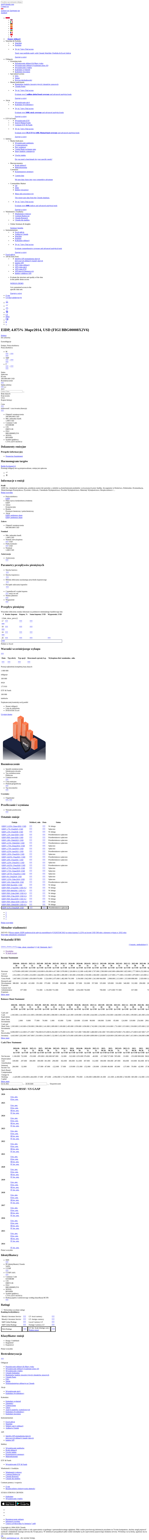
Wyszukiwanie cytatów (23, 68)
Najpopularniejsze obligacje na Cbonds (20, 1383)
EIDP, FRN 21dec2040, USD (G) (14, 893)
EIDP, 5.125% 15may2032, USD (14, 826)
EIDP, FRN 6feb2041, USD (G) (13, 891)
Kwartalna (9, 951)
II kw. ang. (14, 1099)
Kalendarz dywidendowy (24, 105)
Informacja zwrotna (13, 1521)
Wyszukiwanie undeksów (24, 143)
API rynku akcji (21, 267)
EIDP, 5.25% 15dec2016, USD (13, 879)
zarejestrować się (12, 1538)
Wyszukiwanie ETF (22, 121)
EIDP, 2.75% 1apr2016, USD (13, 849)
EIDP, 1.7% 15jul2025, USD (12, 829)
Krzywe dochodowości (23, 80)
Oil (16, 186)
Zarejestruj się (15, 11)
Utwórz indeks (11, 1452)
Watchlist (18, 43)
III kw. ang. (14, 1111)
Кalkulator (9, 1497)
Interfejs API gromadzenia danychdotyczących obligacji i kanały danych (29, 260)
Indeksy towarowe (22, 190)
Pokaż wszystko (7, 493)
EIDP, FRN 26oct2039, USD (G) (14, 899)
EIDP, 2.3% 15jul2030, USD (12, 832)
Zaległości (9, 1403)
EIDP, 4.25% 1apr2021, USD (13, 851)
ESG (17, 76)
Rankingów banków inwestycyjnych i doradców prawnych (36, 84)
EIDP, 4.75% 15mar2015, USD (13, 868)
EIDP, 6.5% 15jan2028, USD (13, 908)
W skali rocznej (11, 953)
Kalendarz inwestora (22, 72)
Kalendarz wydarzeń (22, 70)
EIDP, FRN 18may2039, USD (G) (14, 902)
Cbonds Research (21, 218)
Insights (20, 228)
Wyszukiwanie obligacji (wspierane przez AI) (31, 65)
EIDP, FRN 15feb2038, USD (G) (14, 904)
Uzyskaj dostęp (6, 714)
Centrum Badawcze (22, 216)
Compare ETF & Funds (23, 125)
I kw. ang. (14, 1097)
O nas (8, 295)
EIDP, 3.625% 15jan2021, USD (13, 857)
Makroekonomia (21, 167)
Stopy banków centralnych (25, 151)
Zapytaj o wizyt (16, 293)
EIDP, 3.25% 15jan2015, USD (13, 863)
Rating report (34, 1330)
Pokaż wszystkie (7, 923)
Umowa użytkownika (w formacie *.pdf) (21, 1524)
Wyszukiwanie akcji (22, 102)
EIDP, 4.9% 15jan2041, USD (12, 860)
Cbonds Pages (20, 86)
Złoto (17, 188)
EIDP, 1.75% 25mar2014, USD (13, 846)
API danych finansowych (24, 271)
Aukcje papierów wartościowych (18, 1410)
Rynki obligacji (20, 165)
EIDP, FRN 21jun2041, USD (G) (14, 888)
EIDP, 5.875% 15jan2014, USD (13, 874)
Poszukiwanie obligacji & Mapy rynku (29, 63)
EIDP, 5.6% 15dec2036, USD (13, 882)
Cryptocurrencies (21, 145)
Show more (5, 994)
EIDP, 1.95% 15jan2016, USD (13, 854)
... (6, 324)
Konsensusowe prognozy (24, 172)
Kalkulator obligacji (22, 241)
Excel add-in (19, 232)
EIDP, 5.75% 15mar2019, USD (13, 871)
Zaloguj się (5, 11)
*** (7, 354)
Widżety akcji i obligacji (14, 1426)
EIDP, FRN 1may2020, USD (12, 837)
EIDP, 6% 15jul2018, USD (12, 877)
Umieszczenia (11, 1405)
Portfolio (18, 45)
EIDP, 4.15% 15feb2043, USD (13, 843)
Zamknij (4, 13)
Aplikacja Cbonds (21, 234)
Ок (2, 1536)
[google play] (23, 1505)
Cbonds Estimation (13, 1373)
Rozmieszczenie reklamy (15, 1519)
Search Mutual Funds (23, 123)
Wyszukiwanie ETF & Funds (16, 1464)
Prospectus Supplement (14, 456)
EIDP (8, 499)
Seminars (13, 228)
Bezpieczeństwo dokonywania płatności (20, 1489)
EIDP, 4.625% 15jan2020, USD (13, 865)
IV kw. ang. (14, 1113)
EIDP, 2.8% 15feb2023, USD (13, 840)
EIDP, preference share (14, 515)
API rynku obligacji (22, 265)
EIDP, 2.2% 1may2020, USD (12, 835)
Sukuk (17, 78)
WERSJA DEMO (17, 283)
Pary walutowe (20, 147)
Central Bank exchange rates (25, 149)
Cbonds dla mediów (22, 220)
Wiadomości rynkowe (23, 214)
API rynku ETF (21, 269)
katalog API (19, 263)
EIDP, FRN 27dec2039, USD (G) (14, 896)
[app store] (8, 1505)
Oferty (8, 1408)
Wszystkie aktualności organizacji (13, 935)
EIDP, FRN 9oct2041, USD (12, 885)
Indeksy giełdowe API (23, 273)
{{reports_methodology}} (138, 945)
